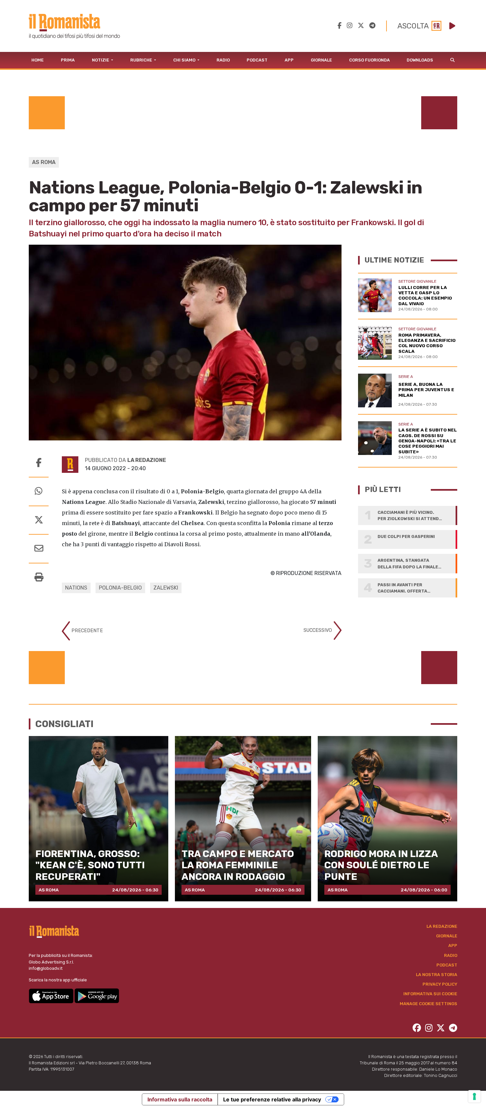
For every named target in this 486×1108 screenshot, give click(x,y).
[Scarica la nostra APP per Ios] (51, 995)
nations (76, 588)
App (289, 60)
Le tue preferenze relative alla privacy (272, 1099)
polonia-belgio (120, 588)
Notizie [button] (101, 60)
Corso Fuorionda (369, 60)
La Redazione (441, 926)
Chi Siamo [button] (184, 60)
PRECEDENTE (86, 631)
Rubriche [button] (141, 60)
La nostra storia (436, 974)
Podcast (257, 60)
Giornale (321, 60)
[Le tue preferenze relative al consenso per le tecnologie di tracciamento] (474, 1096)
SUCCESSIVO (318, 630)
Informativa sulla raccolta (179, 1099)
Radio (223, 60)
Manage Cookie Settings (428, 1003)
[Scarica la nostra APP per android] (96, 995)
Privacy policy (440, 984)
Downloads (420, 60)
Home (37, 60)
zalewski (165, 588)
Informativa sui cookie (430, 993)
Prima (68, 60)
